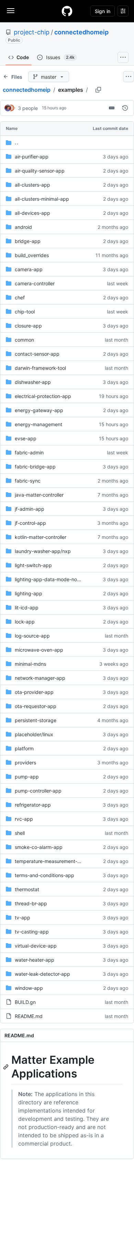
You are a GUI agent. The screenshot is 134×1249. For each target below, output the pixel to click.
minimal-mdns (30, 664)
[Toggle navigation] (10, 10)
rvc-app (24, 819)
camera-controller (35, 283)
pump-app (27, 777)
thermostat (27, 889)
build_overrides (32, 255)
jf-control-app (30, 523)
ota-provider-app (34, 692)
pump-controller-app (38, 791)
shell (20, 833)
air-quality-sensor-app (40, 171)
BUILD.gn (25, 1002)
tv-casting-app (32, 932)
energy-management (38, 424)
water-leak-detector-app (42, 974)
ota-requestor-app (35, 706)
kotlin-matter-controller (40, 537)
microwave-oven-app (39, 650)
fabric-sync (28, 481)
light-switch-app (33, 565)
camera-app (29, 269)
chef (20, 297)
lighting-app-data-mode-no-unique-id (57, 579)
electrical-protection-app (43, 396)
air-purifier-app (31, 156)
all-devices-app (32, 213)
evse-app (25, 438)
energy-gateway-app (39, 410)
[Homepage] (67, 10)
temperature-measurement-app (50, 861)
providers (25, 762)
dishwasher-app (33, 382)
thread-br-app (31, 903)
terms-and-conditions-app (44, 875)
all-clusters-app (32, 185)
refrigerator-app (33, 805)
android (23, 227)
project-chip (31, 32)
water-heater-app (34, 960)
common (24, 340)
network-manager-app (40, 678)
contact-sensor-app (37, 354)
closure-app (28, 326)
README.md (29, 1016)
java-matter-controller (39, 495)
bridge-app (28, 241)
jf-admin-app (29, 509)
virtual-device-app (36, 946)
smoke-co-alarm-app (39, 847)
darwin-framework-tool (40, 368)
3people (28, 108)
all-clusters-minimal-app (42, 199)
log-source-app (32, 636)
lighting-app (28, 593)
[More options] (128, 76)
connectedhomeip (81, 32)
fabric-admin (29, 452)
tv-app (22, 917)
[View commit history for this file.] (125, 108)
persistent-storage (35, 720)
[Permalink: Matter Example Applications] (6, 1067)
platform (24, 748)
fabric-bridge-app (35, 466)
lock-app (25, 621)
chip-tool (25, 311)
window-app (29, 988)
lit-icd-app (26, 607)
